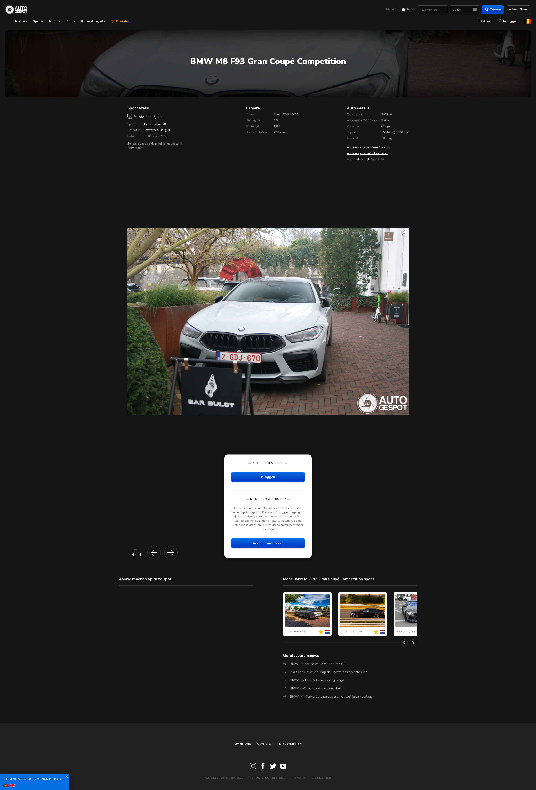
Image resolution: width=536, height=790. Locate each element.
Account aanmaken (268, 543)
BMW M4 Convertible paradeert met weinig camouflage (331, 696)
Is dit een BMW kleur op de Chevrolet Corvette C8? (328, 672)
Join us (55, 21)
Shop (70, 21)
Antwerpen (150, 130)
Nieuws (391, 9)
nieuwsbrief (290, 744)
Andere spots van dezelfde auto (368, 147)
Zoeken (495, 10)
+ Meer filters (518, 10)
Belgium (165, 130)
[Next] (413, 643)
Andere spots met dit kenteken (367, 153)
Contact (265, 744)
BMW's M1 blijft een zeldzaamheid (316, 688)
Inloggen (510, 21)
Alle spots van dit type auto (365, 159)
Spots (411, 9)
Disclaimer (321, 778)
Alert (487, 21)
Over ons (243, 744)
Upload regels (93, 21)
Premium (123, 21)
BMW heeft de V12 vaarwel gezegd (317, 680)
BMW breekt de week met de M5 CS (317, 664)
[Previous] (404, 643)
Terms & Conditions (267, 778)
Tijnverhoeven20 (154, 124)
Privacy (298, 778)
